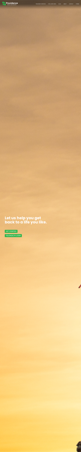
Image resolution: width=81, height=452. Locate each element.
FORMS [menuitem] (77, 3)
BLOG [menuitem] (60, 3)
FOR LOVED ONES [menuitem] (52, 3)
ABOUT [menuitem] (65, 3)
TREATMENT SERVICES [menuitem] (41, 3)
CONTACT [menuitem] (71, 3)
